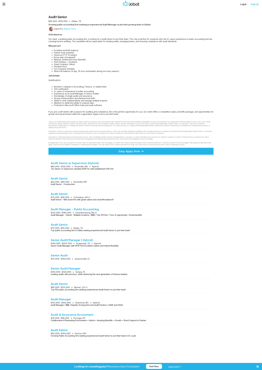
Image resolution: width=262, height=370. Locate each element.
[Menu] (4, 4)
